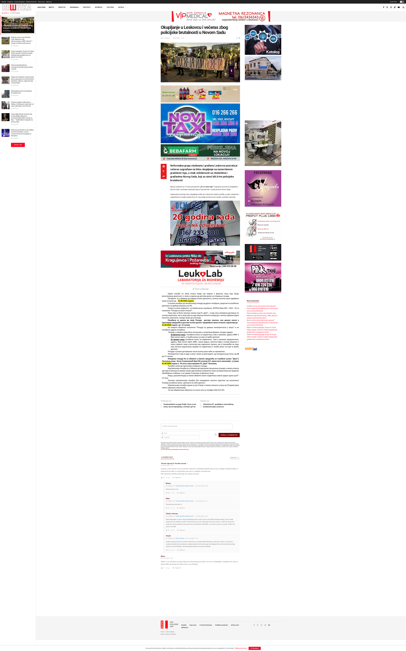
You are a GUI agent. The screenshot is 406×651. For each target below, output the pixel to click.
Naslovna (41, 7)
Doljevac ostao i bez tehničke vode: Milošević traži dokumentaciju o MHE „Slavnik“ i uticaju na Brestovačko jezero (262, 315)
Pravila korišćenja (19, 2)
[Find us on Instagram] (391, 7)
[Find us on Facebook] (383, 7)
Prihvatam (255, 648)
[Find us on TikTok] (395, 7)
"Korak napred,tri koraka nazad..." (184, 486)
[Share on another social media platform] (164, 176)
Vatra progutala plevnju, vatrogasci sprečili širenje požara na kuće (22, 67)
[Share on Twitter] (164, 171)
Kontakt (4, 2)
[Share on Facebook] (164, 166)
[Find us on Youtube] (399, 7)
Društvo (61, 7)
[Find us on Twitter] (387, 7)
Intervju (98, 7)
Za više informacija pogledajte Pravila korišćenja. (175, 449)
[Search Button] (403, 7)
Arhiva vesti (41, 2)
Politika (110, 7)
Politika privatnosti (31, 2)
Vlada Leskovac (180, 538)
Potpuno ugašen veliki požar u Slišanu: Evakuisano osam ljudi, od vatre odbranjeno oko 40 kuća (22, 104)
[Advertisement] (221, 597)
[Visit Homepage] (17, 7)
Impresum (10, 2)
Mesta (51, 7)
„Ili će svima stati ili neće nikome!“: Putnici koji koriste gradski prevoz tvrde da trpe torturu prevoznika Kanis (262, 308)
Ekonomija (74, 7)
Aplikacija (49, 2)
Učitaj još (18, 145)
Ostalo (121, 7)
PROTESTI (87, 7)
